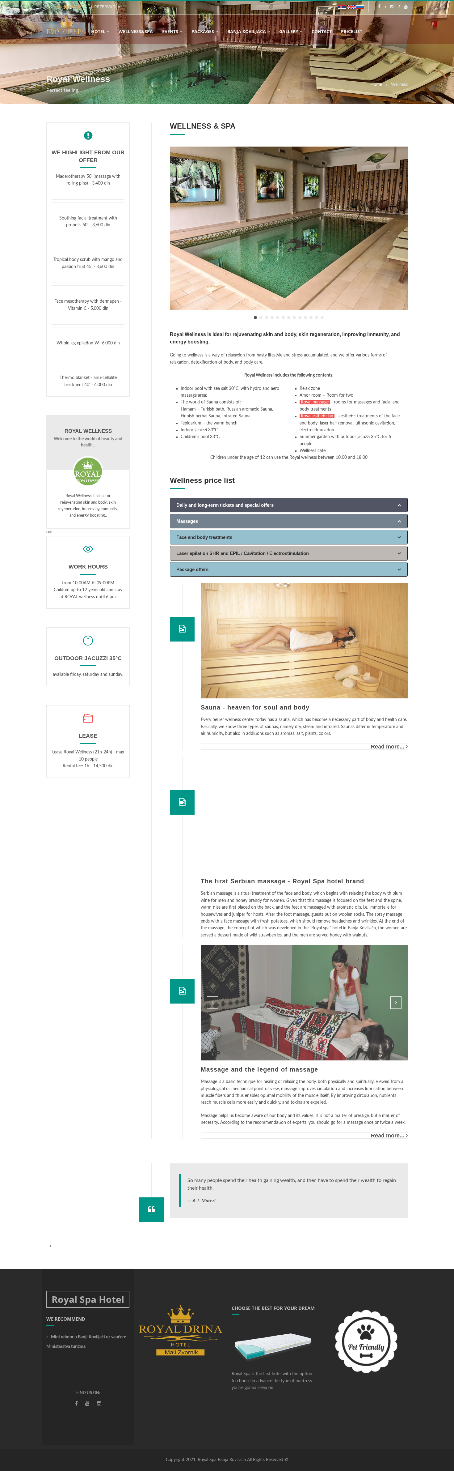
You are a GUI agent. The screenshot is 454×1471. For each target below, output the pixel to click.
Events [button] (170, 31)
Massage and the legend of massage (259, 1069)
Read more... (387, 746)
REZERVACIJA (107, 7)
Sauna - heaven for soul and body (255, 707)
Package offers (192, 569)
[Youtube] (406, 6)
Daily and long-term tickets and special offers (225, 505)
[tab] (288, 505)
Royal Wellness (88, 431)
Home (376, 85)
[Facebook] (382, 6)
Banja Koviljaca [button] (246, 31)
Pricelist (351, 31)
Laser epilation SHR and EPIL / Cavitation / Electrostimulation (242, 553)
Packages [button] (202, 31)
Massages (187, 521)
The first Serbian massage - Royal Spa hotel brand (282, 881)
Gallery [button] (288, 31)
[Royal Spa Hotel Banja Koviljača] (66, 27)
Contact (322, 31)
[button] (212, 1002)
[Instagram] (395, 6)
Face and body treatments (204, 537)
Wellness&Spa (136, 31)
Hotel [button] (98, 31)
